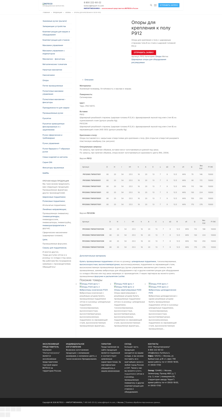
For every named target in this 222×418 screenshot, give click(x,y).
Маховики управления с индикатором (54, 52)
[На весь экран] (13, 409)
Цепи (45, 239)
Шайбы (46, 173)
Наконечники (49, 75)
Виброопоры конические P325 (94, 290)
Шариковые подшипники (54, 197)
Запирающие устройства (54, 26)
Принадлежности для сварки (56, 107)
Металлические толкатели (55, 64)
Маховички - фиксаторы (54, 59)
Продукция (57, 12)
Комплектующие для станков (56, 40)
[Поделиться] (7, 409)
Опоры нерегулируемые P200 (127, 290)
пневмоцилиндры (51, 216)
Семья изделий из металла (55, 157)
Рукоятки (47, 118)
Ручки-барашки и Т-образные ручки (56, 150)
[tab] (132, 79)
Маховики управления (53, 45)
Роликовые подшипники (54, 201)
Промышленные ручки (53, 113)
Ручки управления (51, 143)
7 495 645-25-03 (90, 402)
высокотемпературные (109, 264)
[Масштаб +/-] (18, 409)
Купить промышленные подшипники (96, 261)
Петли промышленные (53, 86)
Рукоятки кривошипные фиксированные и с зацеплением (53, 126)
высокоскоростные (89, 264)
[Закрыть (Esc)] (2, 409)
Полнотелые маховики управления (53, 92)
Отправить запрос (169, 5)
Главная (46, 12)
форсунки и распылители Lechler (109, 276)
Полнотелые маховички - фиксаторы (54, 100)
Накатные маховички (52, 70)
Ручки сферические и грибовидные (52, 136)
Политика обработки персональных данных (142, 402)
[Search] (151, 5)
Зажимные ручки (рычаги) (55, 21)
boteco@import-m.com (94, 6)
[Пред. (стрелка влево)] (2, 414)
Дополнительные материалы (93, 256)
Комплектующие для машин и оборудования (56, 33)
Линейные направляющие (54, 209)
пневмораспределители (53, 225)
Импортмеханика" (51, 353)
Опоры (68, 12)
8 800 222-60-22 (92, 2)
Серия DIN (47, 162)
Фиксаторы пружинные (53, 167)
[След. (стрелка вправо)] (7, 414)
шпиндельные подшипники (144, 261)
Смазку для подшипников (54, 248)
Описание (89, 79)
